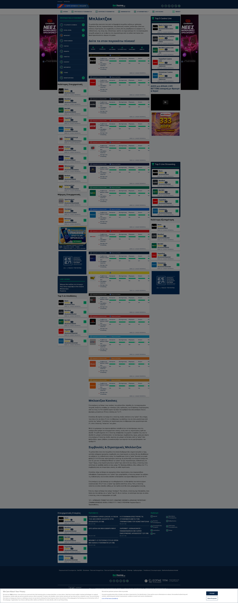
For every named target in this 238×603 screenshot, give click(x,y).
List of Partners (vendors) (110, 598)
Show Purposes (212, 598)
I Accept (211, 593)
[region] (119, 595)
